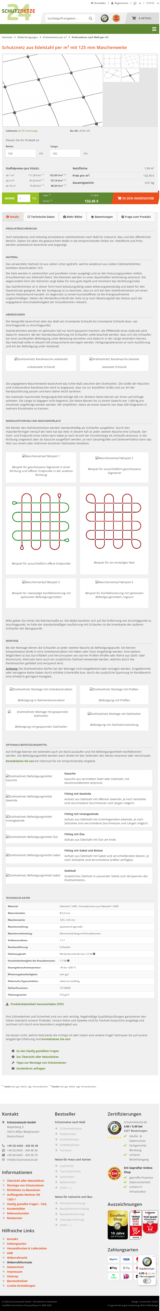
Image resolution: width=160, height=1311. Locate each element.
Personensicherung (72, 1203)
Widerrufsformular (19, 1262)
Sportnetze (67, 1177)
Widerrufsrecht (17, 1257)
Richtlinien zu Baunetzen (23, 1190)
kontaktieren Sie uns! (56, 1039)
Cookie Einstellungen (21, 1285)
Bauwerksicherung (72, 1214)
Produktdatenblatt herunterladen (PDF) (37, 1004)
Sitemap (12, 1276)
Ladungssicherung (72, 1219)
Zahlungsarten (16, 1243)
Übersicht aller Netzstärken (25, 1180)
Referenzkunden (18, 1213)
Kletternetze (68, 1134)
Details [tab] (14, 217)
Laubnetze (67, 1166)
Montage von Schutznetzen (25, 1185)
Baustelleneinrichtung (74, 1208)
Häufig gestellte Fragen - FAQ (26, 1204)
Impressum (14, 1271)
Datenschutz (15, 1267)
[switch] (147, 1281)
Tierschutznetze (70, 1171)
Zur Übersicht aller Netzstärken (37, 1057)
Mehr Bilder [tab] (74, 217)
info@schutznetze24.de (22, 1159)
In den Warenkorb (136, 198)
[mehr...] (65, 1187)
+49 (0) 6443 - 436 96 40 (22, 1145)
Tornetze (65, 1150)
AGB (10, 1253)
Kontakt (12, 1239)
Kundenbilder (16, 1208)
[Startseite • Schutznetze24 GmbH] (18, 6)
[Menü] (153, 1257)
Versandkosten (40, 1086)
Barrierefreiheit (17, 1281)
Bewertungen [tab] (103, 217)
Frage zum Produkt (137, 217)
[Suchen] (91, 18)
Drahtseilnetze (69, 1139)
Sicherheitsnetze (71, 1128)
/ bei (133, 1126)
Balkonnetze (68, 1182)
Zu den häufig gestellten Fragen (37, 1051)
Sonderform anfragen (30, 1068)
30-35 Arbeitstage (28, 130)
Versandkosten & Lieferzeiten (27, 1248)
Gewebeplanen (70, 1145)
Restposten (14, 1218)
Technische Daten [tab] (42, 217)
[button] (153, 3)
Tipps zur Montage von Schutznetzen (41, 1062)
